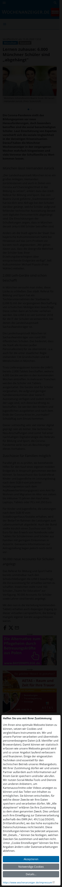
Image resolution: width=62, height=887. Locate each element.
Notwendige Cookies (31, 866)
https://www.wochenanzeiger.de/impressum (27, 882)
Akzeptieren (31, 859)
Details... (31, 874)
